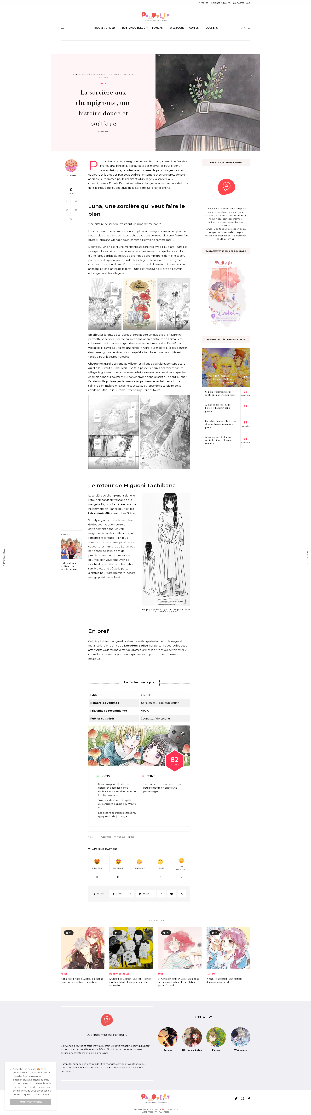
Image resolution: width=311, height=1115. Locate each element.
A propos (203, 3)
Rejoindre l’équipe (220, 3)
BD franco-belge (119, 974)
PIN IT (105, 306)
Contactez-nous (241, 3)
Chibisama (71, 176)
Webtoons (240, 1050)
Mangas (103, 84)
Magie (131, 837)
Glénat (145, 695)
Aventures (106, 837)
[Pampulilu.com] (156, 16)
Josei (64, 974)
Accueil (75, 74)
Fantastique (119, 837)
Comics (167, 1050)
